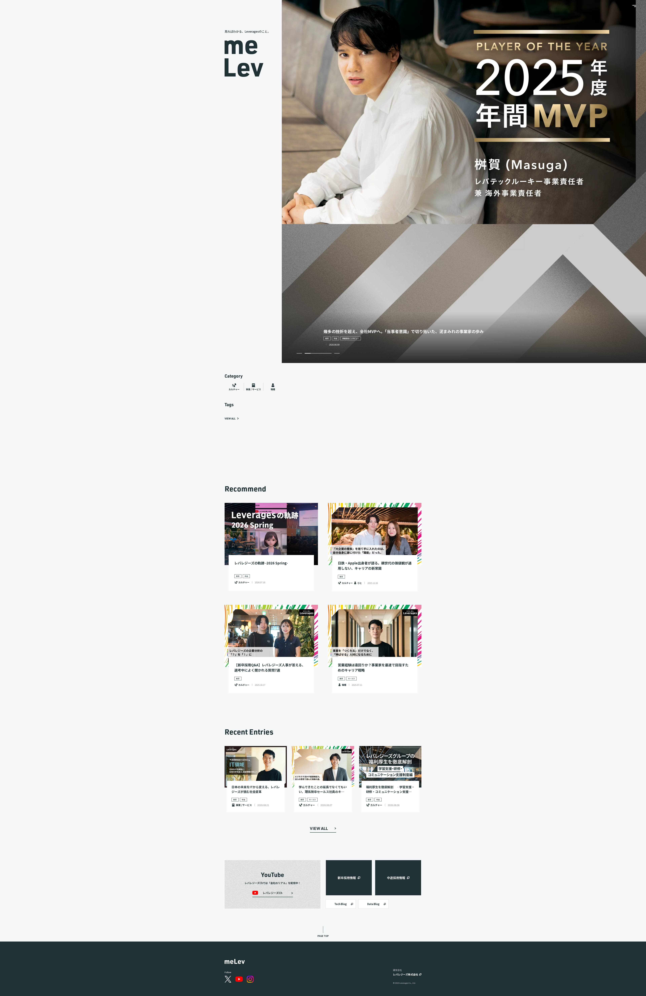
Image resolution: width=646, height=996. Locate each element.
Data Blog (373, 904)
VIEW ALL (230, 418)
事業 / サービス (253, 389)
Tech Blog (340, 904)
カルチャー (234, 389)
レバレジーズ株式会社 (405, 974)
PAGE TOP (323, 935)
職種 (273, 389)
